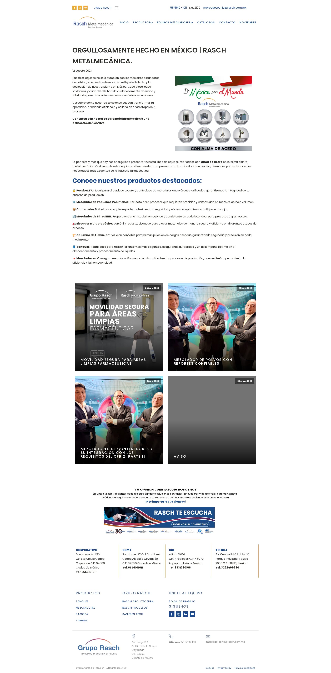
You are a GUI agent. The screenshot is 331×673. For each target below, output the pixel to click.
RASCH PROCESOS (135, 607)
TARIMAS (82, 620)
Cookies (209, 668)
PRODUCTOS (141, 22)
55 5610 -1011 (178, 8)
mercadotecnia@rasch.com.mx (224, 8)
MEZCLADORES (86, 607)
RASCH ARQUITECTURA (138, 601)
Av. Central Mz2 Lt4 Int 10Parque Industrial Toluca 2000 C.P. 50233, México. (232, 561)
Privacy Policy (224, 668)
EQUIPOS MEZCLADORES (173, 22)
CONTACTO (227, 22)
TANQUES (82, 601)
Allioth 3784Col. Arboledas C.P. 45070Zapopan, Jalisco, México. (186, 561)
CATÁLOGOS (206, 22)
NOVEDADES (248, 22)
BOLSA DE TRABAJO (182, 601)
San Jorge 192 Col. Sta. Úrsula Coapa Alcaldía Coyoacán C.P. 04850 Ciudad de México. (142, 561)
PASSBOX (82, 614)
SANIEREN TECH (132, 614)
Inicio (124, 22)
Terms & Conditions (244, 668)
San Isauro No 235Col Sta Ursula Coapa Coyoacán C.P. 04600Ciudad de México (90, 563)
